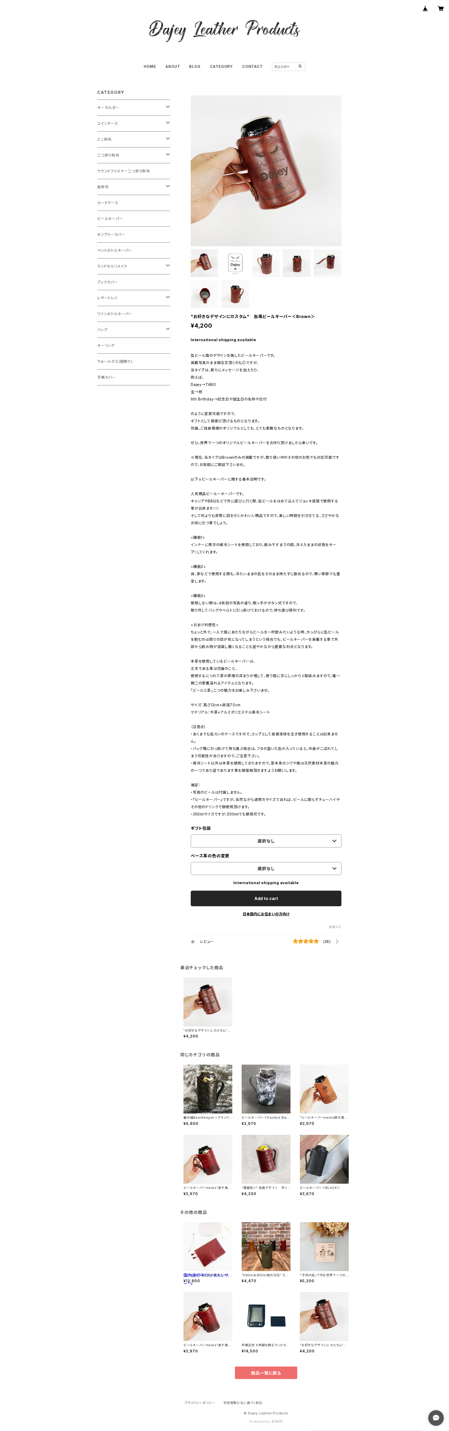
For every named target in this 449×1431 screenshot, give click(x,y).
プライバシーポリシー (199, 1403)
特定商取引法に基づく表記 (242, 1403)
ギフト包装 (201, 828)
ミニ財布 (104, 139)
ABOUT (172, 66)
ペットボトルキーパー (115, 250)
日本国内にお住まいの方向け (266, 914)
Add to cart (266, 898)
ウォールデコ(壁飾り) (115, 361)
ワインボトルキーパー (115, 314)
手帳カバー (106, 377)
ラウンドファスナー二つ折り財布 (123, 171)
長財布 (103, 187)
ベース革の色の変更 (210, 855)
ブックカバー (107, 282)
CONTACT (252, 66)
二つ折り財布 (108, 155)
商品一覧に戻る (266, 1373)
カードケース (107, 202)
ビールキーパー (110, 218)
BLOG (194, 66)
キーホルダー (108, 107)
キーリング (106, 345)
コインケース (107, 123)
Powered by (260, 1421)
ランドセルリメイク (112, 266)
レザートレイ (107, 298)
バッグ (102, 329)
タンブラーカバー (111, 234)
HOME (150, 66)
